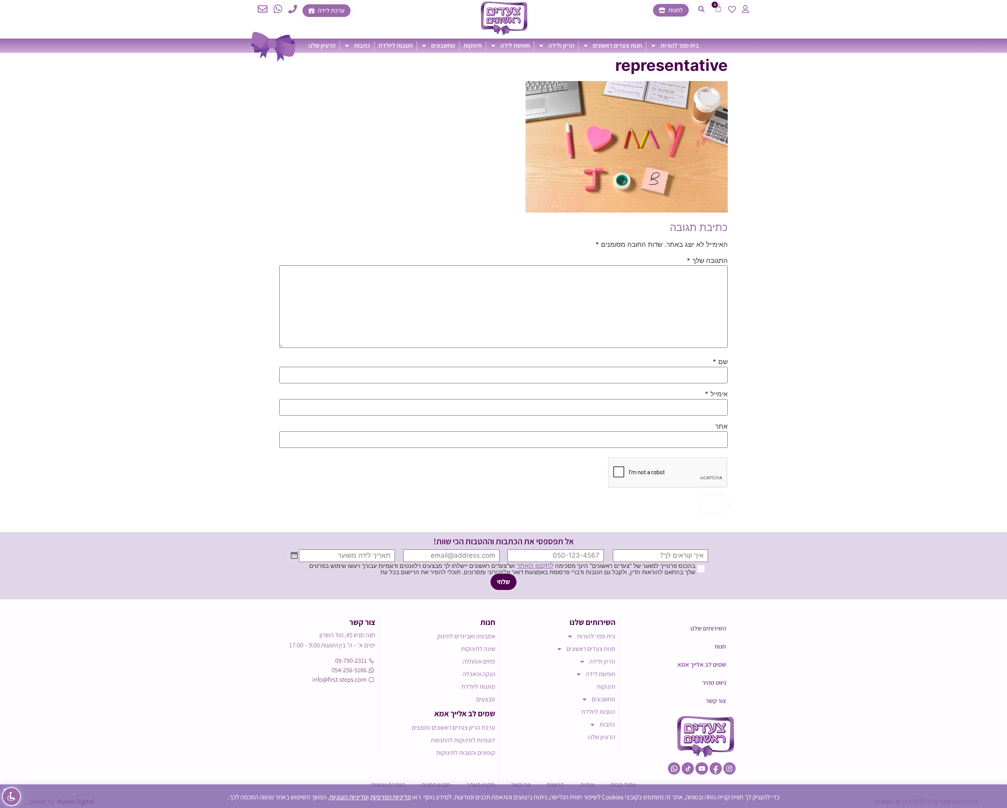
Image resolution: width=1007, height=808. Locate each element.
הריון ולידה (561, 45)
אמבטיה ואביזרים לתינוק (466, 636)
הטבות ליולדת (395, 45)
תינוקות (472, 45)
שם (720, 362)
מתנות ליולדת (478, 686)
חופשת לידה (515, 45)
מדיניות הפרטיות (390, 797)
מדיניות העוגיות (348, 797)
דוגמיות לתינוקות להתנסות (463, 740)
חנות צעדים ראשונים (617, 45)
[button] (701, 9)
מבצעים (485, 699)
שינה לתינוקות (478, 649)
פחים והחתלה (479, 661)
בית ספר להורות (679, 45)
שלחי (503, 581)
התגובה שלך (707, 260)
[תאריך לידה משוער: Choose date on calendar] (294, 556)
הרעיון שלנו (322, 45)
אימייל (716, 394)
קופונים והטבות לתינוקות (465, 753)
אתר (721, 426)
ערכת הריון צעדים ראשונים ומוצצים (453, 727)
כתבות (362, 45)
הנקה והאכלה (479, 674)
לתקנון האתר (534, 565)
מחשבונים (443, 45)
